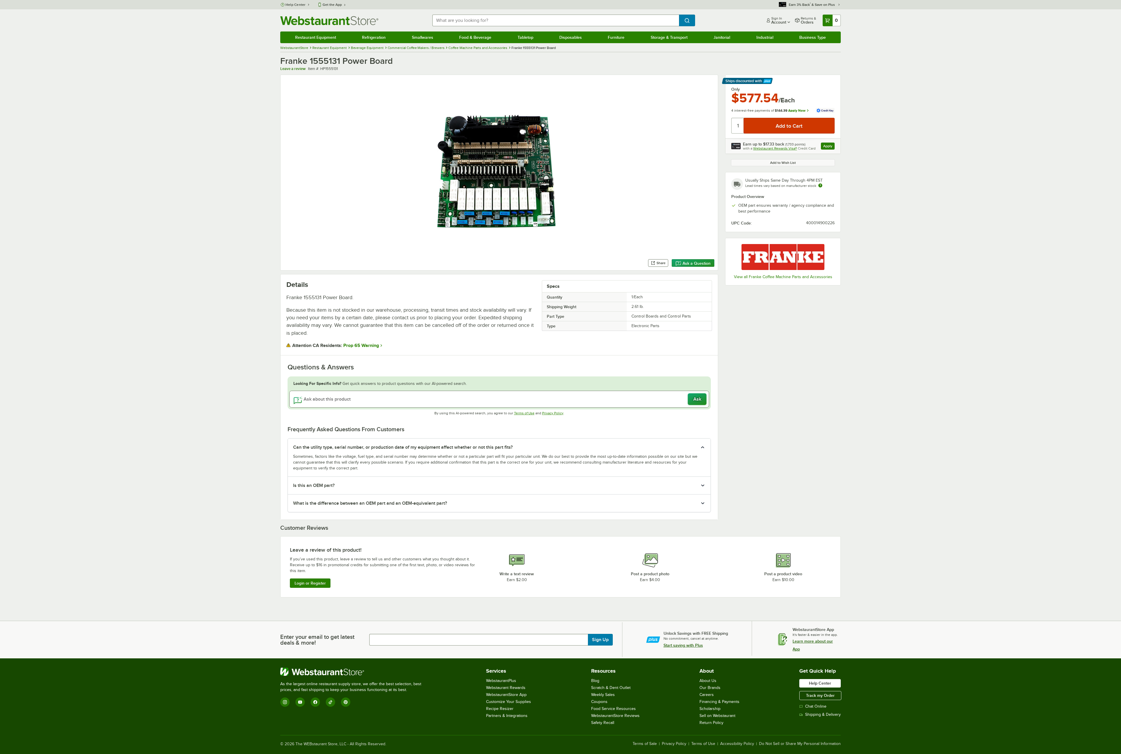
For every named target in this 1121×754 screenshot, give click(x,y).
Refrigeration (374, 37)
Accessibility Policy (737, 744)
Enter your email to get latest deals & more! (317, 640)
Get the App (332, 5)
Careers (706, 694)
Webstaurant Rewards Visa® (775, 148)
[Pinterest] (345, 702)
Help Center (296, 5)
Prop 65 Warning (361, 345)
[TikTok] (330, 702)
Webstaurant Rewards (505, 687)
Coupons (599, 701)
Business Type (812, 37)
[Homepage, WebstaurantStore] (329, 20)
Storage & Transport (669, 37)
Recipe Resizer (499, 708)
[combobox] (555, 20)
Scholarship (709, 708)
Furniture (616, 37)
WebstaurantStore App (506, 694)
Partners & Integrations (507, 715)
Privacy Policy (552, 413)
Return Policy (711, 722)
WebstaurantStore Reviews (615, 715)
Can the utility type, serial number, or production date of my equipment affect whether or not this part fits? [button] (403, 447)
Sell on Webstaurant (717, 715)
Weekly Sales (603, 694)
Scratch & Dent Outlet (611, 687)
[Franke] (783, 257)
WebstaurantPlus (501, 680)
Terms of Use (524, 413)
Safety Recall (602, 722)
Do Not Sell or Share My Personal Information (800, 744)
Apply (829, 147)
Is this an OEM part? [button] (314, 485)
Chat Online (815, 706)
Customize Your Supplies (508, 701)
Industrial (764, 37)
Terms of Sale (645, 744)
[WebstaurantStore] (353, 671)
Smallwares (422, 37)
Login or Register (310, 583)
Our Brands (709, 687)
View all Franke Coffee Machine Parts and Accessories (783, 277)
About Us (707, 680)
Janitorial (721, 37)
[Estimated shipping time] (820, 185)
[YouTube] (300, 702)
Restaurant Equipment (315, 37)
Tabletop (525, 37)
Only (735, 89)
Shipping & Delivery (823, 714)
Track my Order (820, 695)
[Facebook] (315, 702)
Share (661, 263)
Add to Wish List (783, 163)
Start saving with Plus (683, 645)
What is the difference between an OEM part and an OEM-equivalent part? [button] (370, 503)
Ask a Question (697, 263)
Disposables (570, 37)
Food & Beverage (475, 37)
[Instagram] (285, 702)
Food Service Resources (613, 708)
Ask (697, 399)
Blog (595, 680)
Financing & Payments (719, 701)
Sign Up (600, 639)
